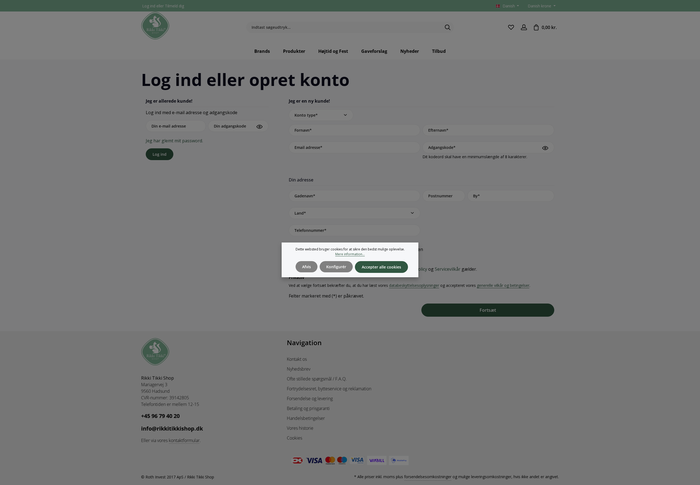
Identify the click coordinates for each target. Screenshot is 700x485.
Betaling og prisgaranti (308, 408)
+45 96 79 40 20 (160, 416)
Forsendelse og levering (310, 398)
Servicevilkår (447, 269)
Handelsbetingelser (306, 418)
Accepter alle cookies (381, 267)
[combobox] (344, 27)
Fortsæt (488, 310)
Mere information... (350, 254)
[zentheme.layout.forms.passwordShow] (259, 126)
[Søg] (447, 27)
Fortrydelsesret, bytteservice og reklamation (329, 389)
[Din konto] (524, 27)
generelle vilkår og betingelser (503, 285)
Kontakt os (297, 359)
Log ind (148, 5)
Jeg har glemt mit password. (174, 141)
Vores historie (300, 428)
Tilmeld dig (174, 5)
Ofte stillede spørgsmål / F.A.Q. (317, 379)
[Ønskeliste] (511, 27)
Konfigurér (336, 266)
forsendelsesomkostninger (427, 476)
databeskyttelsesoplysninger (414, 285)
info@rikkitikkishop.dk (172, 428)
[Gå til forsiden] (155, 25)
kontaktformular (184, 440)
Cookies (294, 438)
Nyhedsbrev (298, 369)
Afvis (306, 266)
